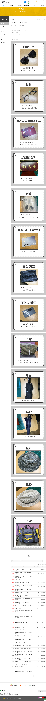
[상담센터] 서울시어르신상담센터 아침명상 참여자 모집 (23, 661)
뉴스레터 (2, 37)
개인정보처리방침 (3, 698)
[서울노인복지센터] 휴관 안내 (19, 629)
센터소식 (2, 26)
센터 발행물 (3, 34)
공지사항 (2, 23)
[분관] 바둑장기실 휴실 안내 (19, 666)
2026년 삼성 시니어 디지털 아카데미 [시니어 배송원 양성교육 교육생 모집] (23, 611)
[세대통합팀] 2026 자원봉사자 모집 (20, 627)
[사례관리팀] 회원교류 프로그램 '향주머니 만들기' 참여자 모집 (23, 583)
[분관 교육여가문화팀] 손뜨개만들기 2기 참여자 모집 (23, 605)
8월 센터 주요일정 (17, 614)
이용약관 (15, 698)
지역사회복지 (19, 5)
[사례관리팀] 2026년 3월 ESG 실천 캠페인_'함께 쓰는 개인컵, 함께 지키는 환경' (23, 636)
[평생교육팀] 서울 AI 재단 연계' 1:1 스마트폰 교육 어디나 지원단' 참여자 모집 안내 (23, 659)
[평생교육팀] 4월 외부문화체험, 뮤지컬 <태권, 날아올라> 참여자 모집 (23, 633)
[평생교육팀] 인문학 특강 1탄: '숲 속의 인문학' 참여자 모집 (23, 669)
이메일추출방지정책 (9, 698)
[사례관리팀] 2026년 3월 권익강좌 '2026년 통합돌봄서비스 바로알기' (23, 672)
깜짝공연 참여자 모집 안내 (19, 624)
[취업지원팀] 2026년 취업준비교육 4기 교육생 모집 (22, 592)
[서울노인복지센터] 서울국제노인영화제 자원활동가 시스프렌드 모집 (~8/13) (24, 617)
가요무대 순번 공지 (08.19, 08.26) (20, 579)
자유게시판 (3, 42)
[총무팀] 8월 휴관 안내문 (18, 608)
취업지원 (38, 592)
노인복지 (11, 5)
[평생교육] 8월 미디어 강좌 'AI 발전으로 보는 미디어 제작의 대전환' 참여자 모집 (23, 596)
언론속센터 (3, 29)
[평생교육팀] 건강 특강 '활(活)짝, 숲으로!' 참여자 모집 (23, 569)
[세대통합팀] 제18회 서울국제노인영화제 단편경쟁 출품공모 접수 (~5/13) (23, 646)
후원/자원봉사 (26, 5)
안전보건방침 (19, 699)
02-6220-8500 (18, 692)
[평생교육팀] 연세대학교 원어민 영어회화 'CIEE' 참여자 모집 (23, 640)
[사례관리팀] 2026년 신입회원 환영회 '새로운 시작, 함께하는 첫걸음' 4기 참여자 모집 (23, 586)
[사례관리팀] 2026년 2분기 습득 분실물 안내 (21, 622)
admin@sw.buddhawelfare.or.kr (33, 692)
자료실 (2, 39)
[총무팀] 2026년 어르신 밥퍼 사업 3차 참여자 (21, 642)
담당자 (12, 25)
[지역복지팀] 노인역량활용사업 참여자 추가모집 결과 (23, 648)
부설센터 (34, 5)
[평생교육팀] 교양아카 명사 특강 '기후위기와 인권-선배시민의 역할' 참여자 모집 (23, 577)
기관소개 (42, 5)
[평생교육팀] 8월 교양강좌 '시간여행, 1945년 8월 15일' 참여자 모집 (23, 590)
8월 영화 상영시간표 (18, 620)
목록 (28, 555)
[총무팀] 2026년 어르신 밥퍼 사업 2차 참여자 (21, 664)
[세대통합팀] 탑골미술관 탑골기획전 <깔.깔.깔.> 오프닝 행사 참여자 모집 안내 (23, 603)
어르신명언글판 (3, 31)
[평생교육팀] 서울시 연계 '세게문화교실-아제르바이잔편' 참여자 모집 (23, 652)
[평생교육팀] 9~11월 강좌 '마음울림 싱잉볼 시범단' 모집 (23, 572)
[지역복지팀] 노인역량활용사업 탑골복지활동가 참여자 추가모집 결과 (23, 599)
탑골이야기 (4, 5)
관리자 (38, 608)
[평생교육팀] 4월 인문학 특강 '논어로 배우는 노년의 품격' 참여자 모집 (23, 655)
